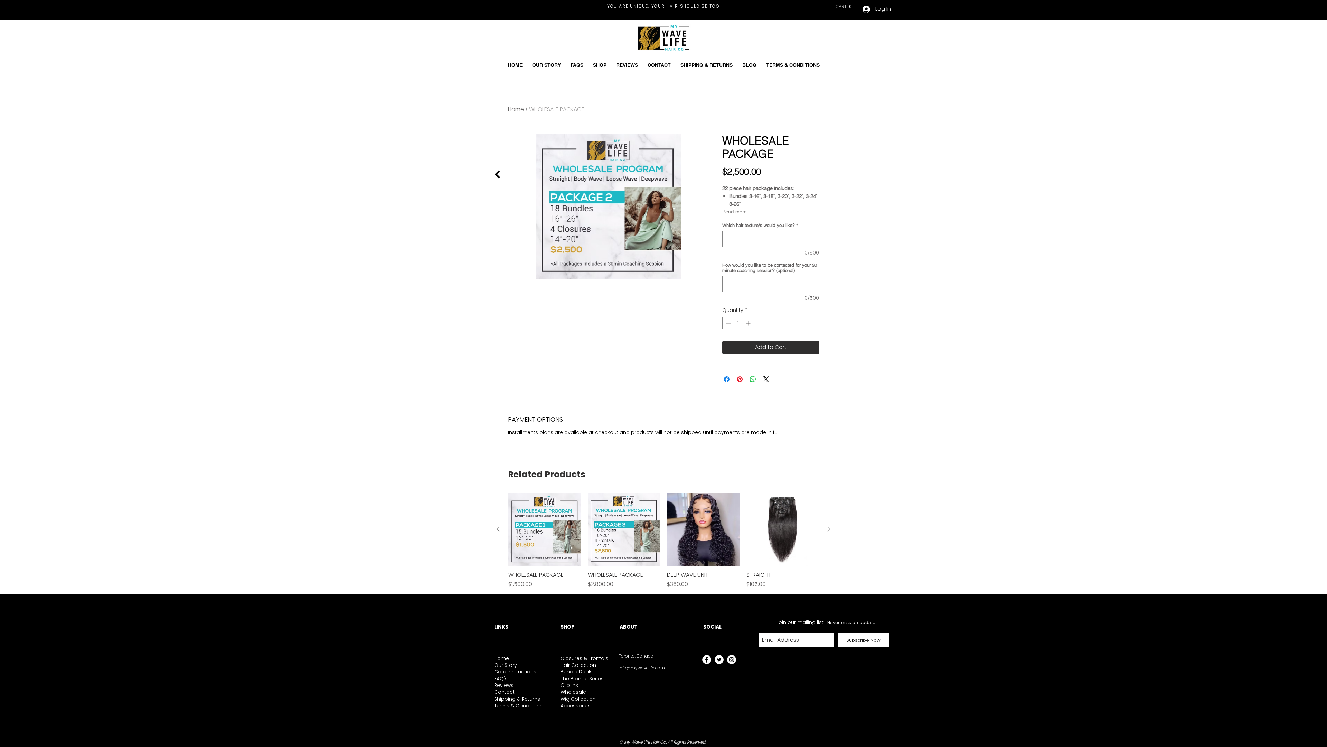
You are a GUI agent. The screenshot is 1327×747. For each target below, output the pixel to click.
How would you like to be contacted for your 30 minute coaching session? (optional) (769, 267)
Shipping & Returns (517, 699)
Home (516, 109)
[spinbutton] (738, 323)
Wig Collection (578, 699)
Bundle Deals (577, 671)
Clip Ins (569, 685)
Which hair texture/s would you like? (760, 225)
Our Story (505, 665)
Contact (504, 692)
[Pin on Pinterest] (740, 379)
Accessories (576, 705)
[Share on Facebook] (727, 379)
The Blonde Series (582, 678)
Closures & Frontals (584, 658)
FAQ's (501, 678)
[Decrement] (727, 323)
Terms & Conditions (518, 705)
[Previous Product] (498, 529)
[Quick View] (544, 529)
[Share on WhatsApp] (753, 379)
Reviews (504, 685)
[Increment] (748, 323)
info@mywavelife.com (642, 668)
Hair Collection (578, 665)
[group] (663, 541)
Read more (734, 212)
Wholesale (573, 692)
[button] (844, 6)
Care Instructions (515, 671)
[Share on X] (766, 379)
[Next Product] (829, 529)
